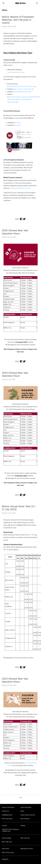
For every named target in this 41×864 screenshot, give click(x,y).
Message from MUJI (26, 848)
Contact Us (5, 811)
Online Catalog (6, 838)
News (4, 10)
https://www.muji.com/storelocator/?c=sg (21, 86)
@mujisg (17, 122)
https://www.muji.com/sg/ (15, 72)
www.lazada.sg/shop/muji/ (21, 92)
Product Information (8, 807)
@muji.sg (18, 125)
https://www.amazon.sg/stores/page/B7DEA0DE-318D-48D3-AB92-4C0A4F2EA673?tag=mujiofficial (24, 99)
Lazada (4, 825)
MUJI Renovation (7, 818)
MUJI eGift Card (7, 842)
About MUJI (5, 848)
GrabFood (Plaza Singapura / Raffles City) (10, 830)
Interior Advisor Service (27, 815)
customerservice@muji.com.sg (19, 188)
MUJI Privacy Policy (8, 852)
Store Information (25, 807)
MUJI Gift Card (25, 838)
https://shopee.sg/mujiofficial (23, 89)
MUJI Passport (25, 818)
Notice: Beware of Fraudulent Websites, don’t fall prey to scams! (18, 19)
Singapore (5, 859)
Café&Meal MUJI (7, 815)
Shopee (22, 825)
